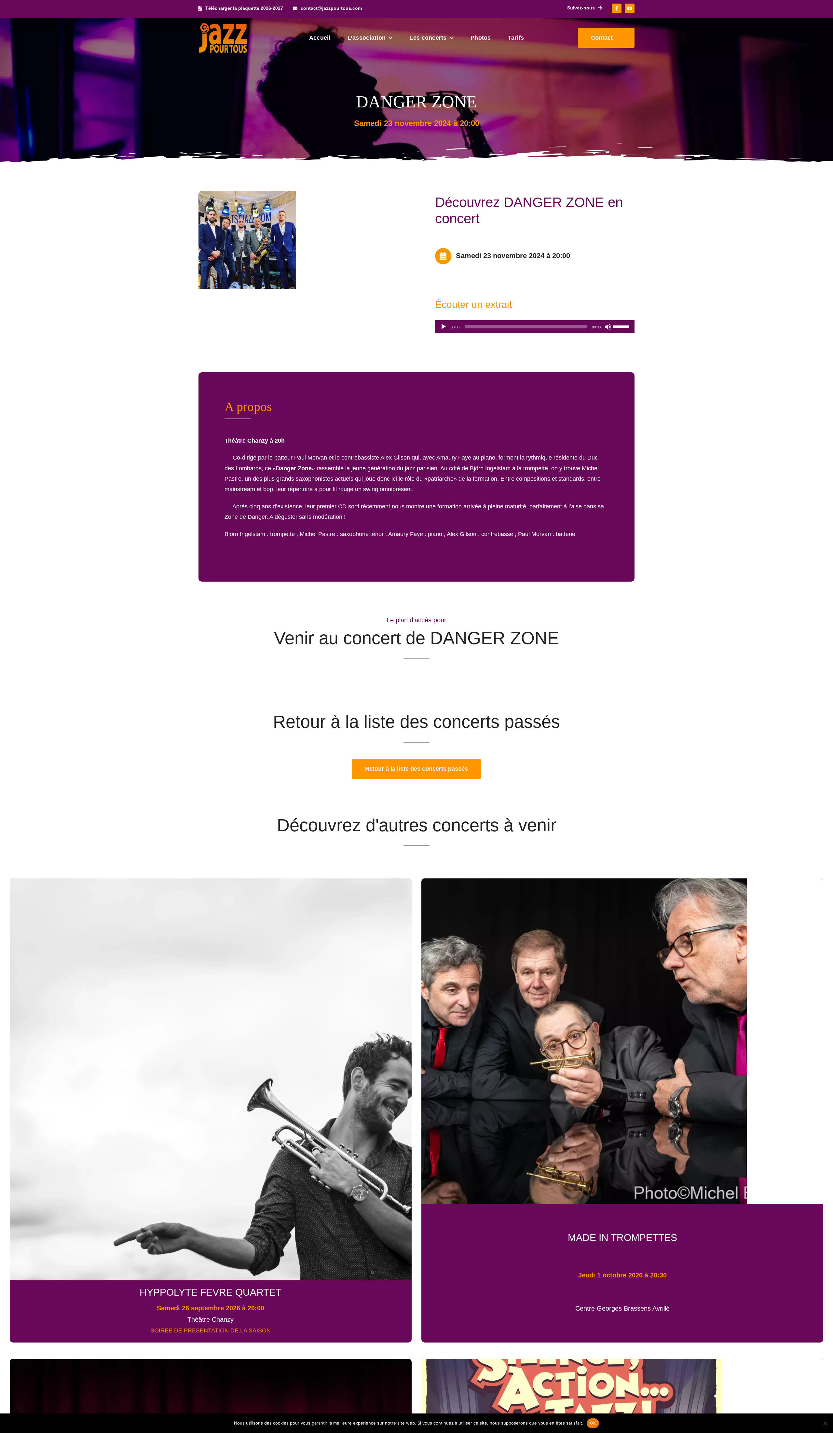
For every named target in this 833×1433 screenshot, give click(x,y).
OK (593, 1423)
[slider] (622, 326)
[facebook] (616, 8)
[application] (535, 326)
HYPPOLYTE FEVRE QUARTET (210, 1292)
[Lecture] (443, 327)
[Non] (825, 1423)
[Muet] (608, 327)
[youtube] (630, 8)
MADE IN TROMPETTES (622, 1237)
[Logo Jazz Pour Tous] (222, 26)
